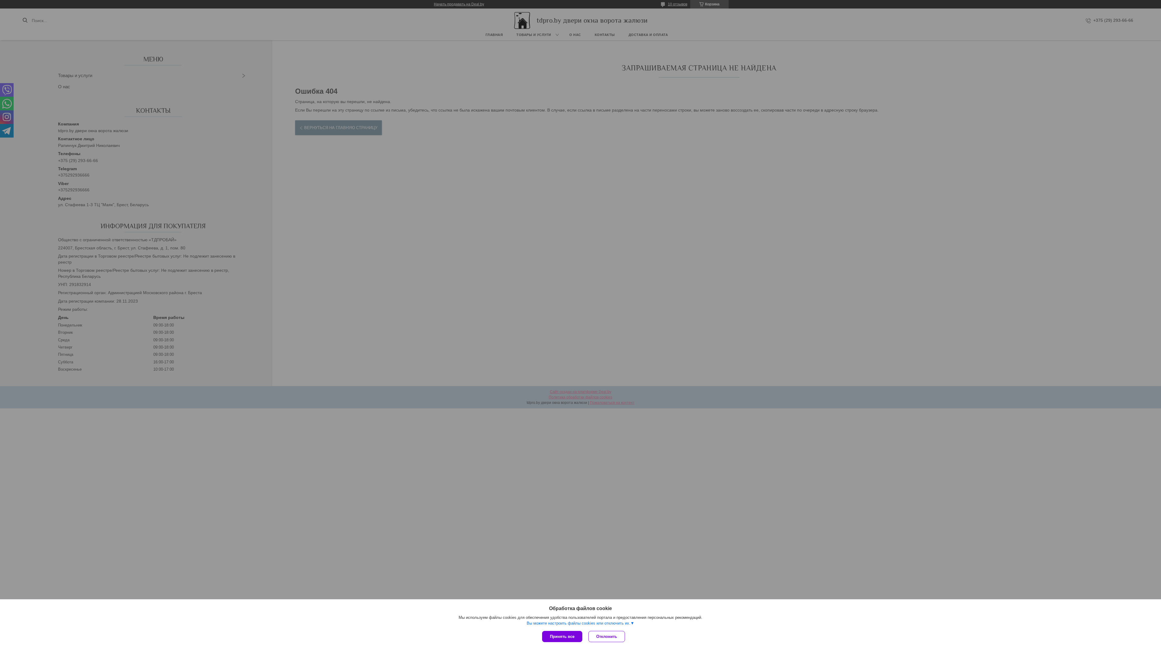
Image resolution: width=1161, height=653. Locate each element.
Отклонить (606, 636)
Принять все (562, 636)
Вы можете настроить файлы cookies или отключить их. (578, 623)
